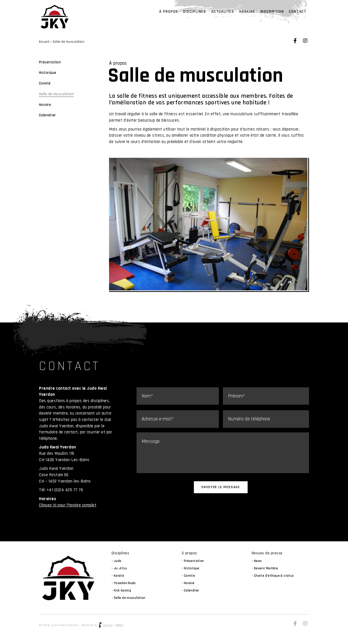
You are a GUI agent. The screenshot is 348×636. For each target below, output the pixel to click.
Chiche (107, 625)
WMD (119, 625)
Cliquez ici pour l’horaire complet (67, 505)
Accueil (44, 42)
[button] (295, 41)
